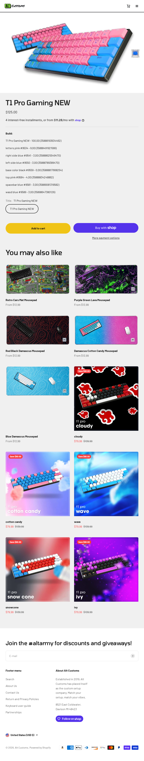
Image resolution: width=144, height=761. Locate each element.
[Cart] (128, 6)
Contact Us (12, 692)
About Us (11, 685)
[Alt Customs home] (15, 6)
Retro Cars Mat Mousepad (21, 300)
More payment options (106, 237)
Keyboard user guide (18, 705)
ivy (76, 607)
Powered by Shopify (40, 747)
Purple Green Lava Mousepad (92, 300)
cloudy (78, 436)
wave (77, 521)
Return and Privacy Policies (22, 699)
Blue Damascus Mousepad (22, 436)
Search (10, 679)
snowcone (12, 607)
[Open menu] (136, 6)
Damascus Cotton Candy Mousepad (95, 350)
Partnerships (14, 712)
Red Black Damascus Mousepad (25, 350)
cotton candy (14, 521)
